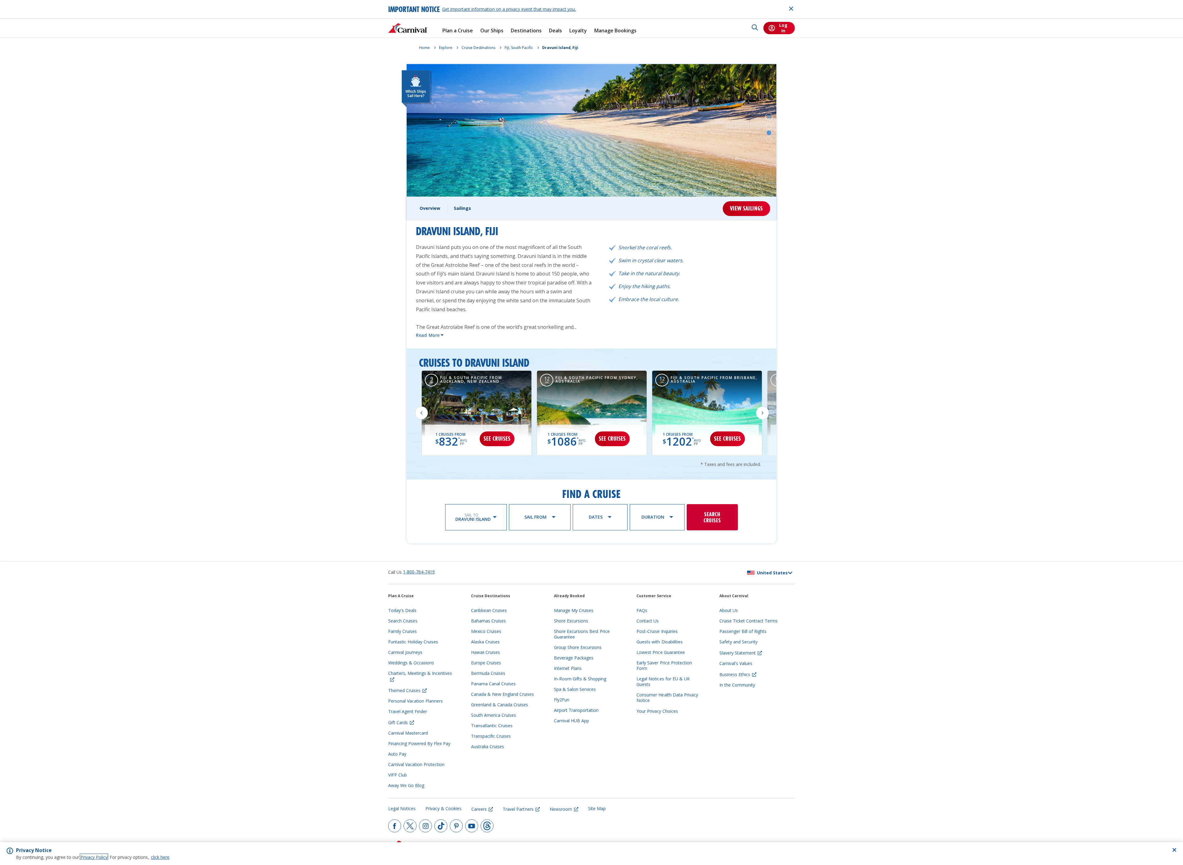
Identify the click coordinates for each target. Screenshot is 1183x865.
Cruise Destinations (478, 47)
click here (160, 857)
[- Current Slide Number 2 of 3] (769, 133)
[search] (754, 28)
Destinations (526, 30)
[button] (769, 116)
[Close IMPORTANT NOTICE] (791, 8)
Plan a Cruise (457, 30)
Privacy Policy (94, 857)
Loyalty (578, 30)
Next (762, 412)
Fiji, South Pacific (519, 47)
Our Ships (491, 30)
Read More (428, 335)
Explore (445, 47)
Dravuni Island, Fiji (560, 47)
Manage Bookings (615, 30)
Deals (555, 30)
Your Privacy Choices (657, 711)
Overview (430, 208)
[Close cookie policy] (1174, 849)
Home (424, 47)
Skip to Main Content (27, 3)
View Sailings (746, 208)
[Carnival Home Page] (408, 28)
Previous (421, 412)
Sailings (462, 208)
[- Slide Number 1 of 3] (769, 126)
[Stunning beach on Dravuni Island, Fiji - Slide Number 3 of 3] (769, 139)
